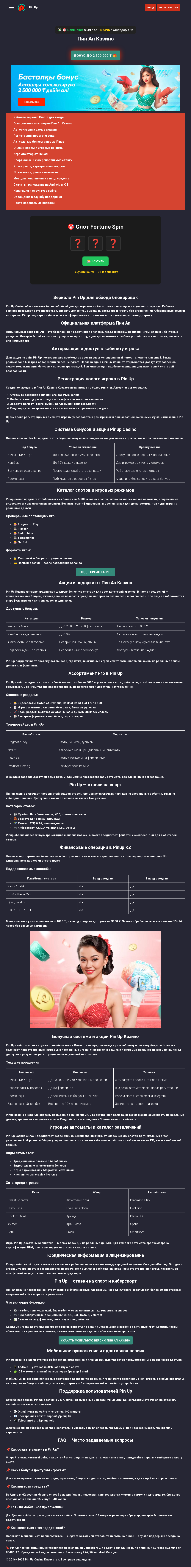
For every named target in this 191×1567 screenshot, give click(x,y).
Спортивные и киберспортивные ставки (42, 160)
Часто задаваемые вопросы (34, 203)
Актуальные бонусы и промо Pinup (38, 141)
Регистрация (168, 7)
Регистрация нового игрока (33, 135)
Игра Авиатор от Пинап (30, 154)
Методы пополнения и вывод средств (41, 178)
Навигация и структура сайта (35, 190)
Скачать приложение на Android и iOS (40, 184)
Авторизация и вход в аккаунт (35, 129)
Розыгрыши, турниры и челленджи (39, 166)
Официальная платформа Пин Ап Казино (42, 123)
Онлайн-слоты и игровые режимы (38, 148)
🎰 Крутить (95, 261)
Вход (150, 7)
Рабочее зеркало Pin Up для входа (38, 117)
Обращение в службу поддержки (37, 197)
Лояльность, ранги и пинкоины (36, 172)
